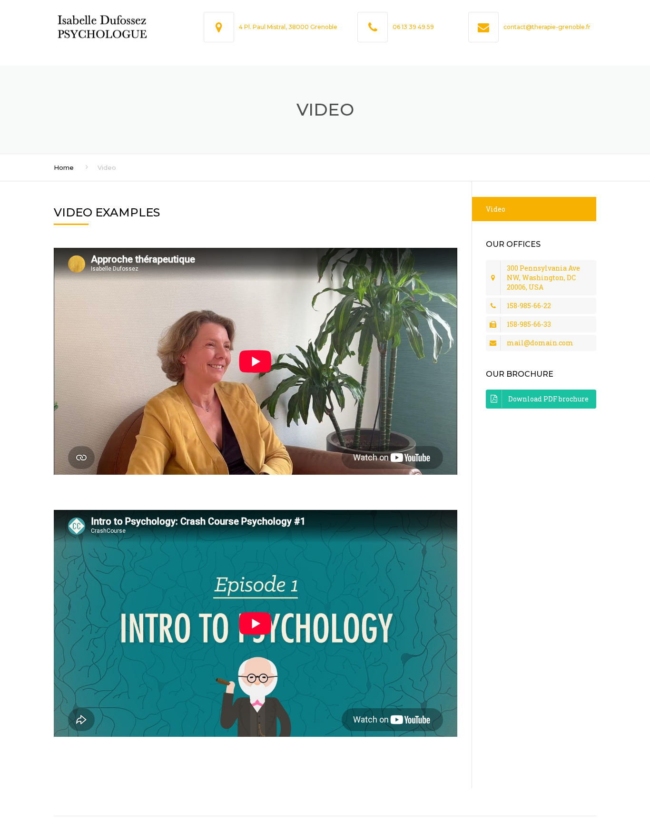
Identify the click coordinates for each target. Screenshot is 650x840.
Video (495, 209)
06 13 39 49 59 (413, 26)
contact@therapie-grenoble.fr (547, 26)
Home (64, 167)
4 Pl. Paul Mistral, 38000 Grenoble (288, 26)
